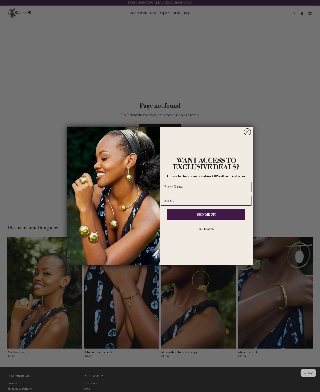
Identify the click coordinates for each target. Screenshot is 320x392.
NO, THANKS (206, 229)
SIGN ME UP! (206, 215)
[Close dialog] (247, 132)
